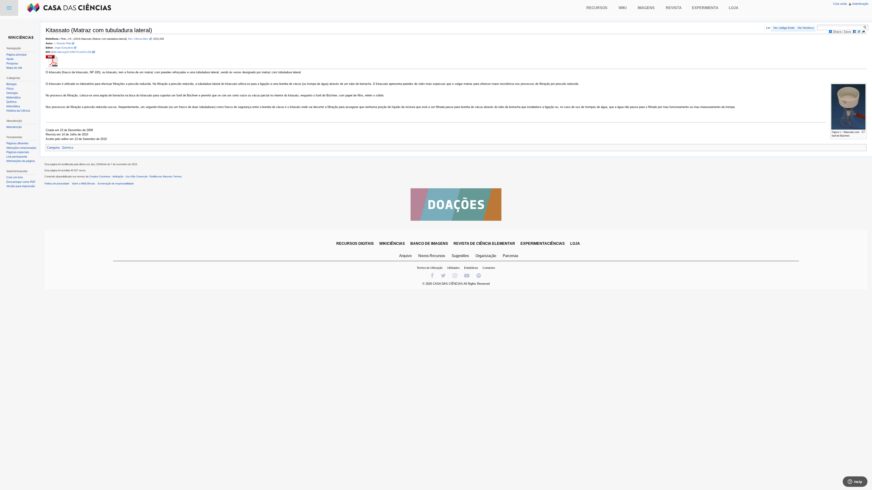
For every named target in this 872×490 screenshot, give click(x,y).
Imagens (646, 8)
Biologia (11, 84)
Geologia (12, 93)
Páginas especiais (17, 152)
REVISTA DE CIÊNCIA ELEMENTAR (484, 243)
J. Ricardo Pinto (62, 43)
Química (67, 147)
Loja (733, 8)
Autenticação (860, 3)
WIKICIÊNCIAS (392, 243)
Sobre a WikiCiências (83, 183)
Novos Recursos (431, 256)
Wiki (623, 8)
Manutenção (14, 127)
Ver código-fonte (784, 27)
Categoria (53, 147)
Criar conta (840, 3)
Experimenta (705, 8)
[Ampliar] (863, 131)
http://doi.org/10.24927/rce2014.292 (71, 52)
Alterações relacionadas (21, 147)
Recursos (596, 8)
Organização (486, 256)
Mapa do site (14, 67)
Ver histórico (806, 27)
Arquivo (405, 256)
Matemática (13, 97)
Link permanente (16, 156)
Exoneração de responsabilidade (116, 183)
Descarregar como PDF (20, 182)
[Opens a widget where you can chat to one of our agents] (854, 482)
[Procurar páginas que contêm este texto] (865, 27)
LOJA (575, 243)
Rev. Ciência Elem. (138, 38)
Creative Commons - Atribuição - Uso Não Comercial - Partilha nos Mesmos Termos (135, 176)
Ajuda (10, 59)
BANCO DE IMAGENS (429, 243)
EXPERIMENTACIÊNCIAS (542, 243)
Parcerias (510, 256)
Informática (13, 106)
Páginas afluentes (17, 143)
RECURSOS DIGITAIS (355, 243)
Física (10, 88)
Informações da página (20, 161)
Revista (674, 8)
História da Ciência (18, 110)
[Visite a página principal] (20, 37)
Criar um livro (14, 177)
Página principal (16, 54)
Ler (768, 27)
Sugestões (460, 256)
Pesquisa (12, 63)
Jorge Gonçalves (63, 47)
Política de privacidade (57, 183)
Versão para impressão (20, 186)
